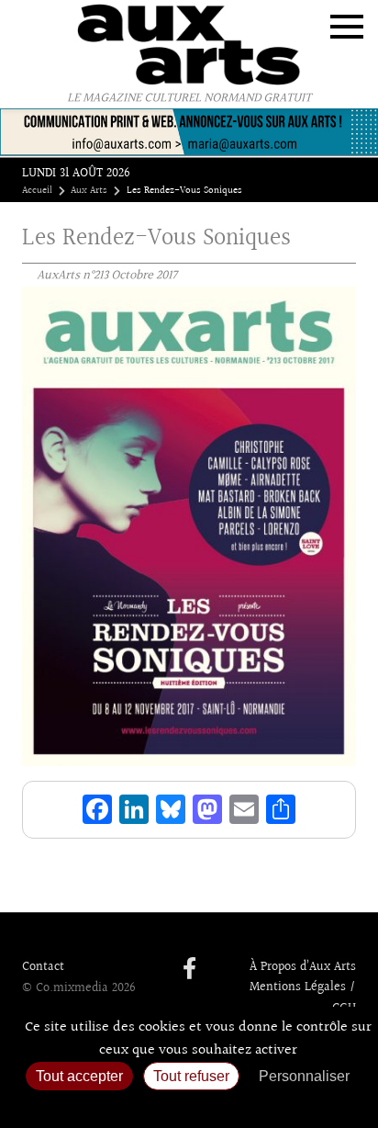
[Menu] (346, 27)
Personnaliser (304, 1076)
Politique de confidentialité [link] (189, 1105)
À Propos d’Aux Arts (303, 967)
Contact (43, 967)
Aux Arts (89, 191)
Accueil (37, 191)
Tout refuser (191, 1076)
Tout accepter (79, 1076)
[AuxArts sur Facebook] (189, 970)
